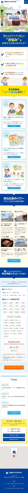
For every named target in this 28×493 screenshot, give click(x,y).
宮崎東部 (12, 323)
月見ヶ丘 (20, 331)
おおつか (7, 331)
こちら (14, 360)
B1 (24, 295)
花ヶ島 (12, 325)
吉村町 (16, 328)
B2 (20, 295)
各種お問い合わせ (14, 439)
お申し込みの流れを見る (14, 367)
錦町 (6, 323)
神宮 (6, 320)
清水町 (11, 320)
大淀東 (19, 323)
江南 (11, 328)
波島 (22, 328)
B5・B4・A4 (7, 292)
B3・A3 (6, 295)
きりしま (18, 320)
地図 (23, 477)
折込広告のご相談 (14, 435)
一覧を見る (14, 260)
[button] (14, 456)
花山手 (6, 336)
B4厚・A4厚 (16, 292)
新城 (20, 333)
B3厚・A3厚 (14, 295)
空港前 (19, 325)
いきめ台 (14, 333)
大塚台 (13, 331)
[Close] (14, 449)
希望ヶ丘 (7, 333)
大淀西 (6, 325)
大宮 (6, 328)
